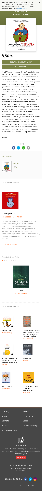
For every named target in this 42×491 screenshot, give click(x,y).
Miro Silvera (26, 360)
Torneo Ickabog (30, 426)
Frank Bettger (27, 392)
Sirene (20, 290)
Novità (5, 416)
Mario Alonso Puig (7, 332)
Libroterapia (27, 358)
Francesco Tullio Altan (21, 14)
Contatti (5, 421)
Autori (4, 426)
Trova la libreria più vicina (21, 62)
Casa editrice (29, 416)
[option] (21, 281)
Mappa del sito (18, 485)
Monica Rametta (21, 293)
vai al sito (21, 457)
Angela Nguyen (6, 388)
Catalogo (6, 411)
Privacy (10, 485)
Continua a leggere (10, 244)
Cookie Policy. (22, 8)
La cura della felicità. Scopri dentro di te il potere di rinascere (10, 360)
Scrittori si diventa (10, 430)
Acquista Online (21, 66)
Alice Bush (4, 364)
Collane (26, 421)
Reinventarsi (6, 330)
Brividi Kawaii (7, 386)
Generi (26, 411)
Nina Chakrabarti (28, 338)
